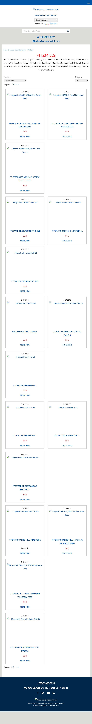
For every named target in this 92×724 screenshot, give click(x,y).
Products (11, 50)
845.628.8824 (47, 36)
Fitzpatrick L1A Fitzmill (24, 331)
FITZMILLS (30, 50)
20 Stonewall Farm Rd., (47, 687)
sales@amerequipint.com (47, 41)
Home (5, 50)
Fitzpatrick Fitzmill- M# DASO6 (25, 540)
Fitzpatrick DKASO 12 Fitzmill (24, 231)
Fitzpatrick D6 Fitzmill (25, 385)
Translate (53, 23)
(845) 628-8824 (47, 683)
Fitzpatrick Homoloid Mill (25, 281)
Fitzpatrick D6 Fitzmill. (67, 435)
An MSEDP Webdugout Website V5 (43, 705)
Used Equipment (20, 50)
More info (25, 137)
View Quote (39, 15)
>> (16, 84)
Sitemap (56, 705)
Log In (47, 15)
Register (54, 15)
